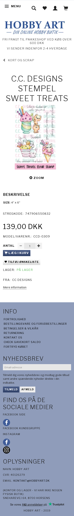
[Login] (55, 8)
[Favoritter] (44, 8)
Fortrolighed (15, 319)
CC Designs (22, 280)
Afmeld (27, 389)
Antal (9, 245)
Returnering (14, 333)
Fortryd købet (16, 346)
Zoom (39, 178)
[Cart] (66, 8)
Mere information (14, 287)
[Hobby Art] (34, 27)
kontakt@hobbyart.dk (31, 480)
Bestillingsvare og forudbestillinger (35, 323)
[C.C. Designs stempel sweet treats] (37, 137)
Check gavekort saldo (22, 342)
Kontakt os (13, 337)
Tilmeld (11, 389)
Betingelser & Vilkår (21, 328)
